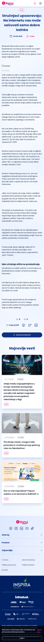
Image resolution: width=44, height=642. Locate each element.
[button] (22, 535)
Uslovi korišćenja (28, 560)
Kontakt (5, 570)
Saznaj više (39, 631)
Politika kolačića (28, 565)
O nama (5, 560)
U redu (22, 638)
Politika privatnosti (9, 565)
